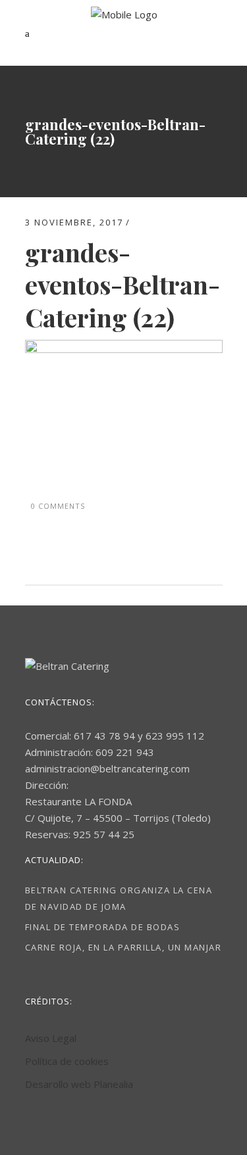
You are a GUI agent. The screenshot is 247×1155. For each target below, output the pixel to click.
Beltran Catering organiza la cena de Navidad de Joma (119, 898)
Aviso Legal (50, 1038)
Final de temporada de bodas (102, 927)
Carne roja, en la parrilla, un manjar (123, 947)
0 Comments (58, 506)
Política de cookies (67, 1061)
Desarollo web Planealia (79, 1084)
